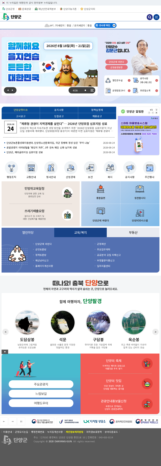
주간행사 (149, 177)
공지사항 (130, 177)
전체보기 (92, 90)
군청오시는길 (21, 431)
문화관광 (26, 9)
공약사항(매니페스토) (146, 80)
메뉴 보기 (156, 17)
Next (13, 90)
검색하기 (150, 17)
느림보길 (41, 393)
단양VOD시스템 (140, 220)
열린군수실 (117, 80)
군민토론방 (40, 249)
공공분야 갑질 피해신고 (109, 255)
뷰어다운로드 (111, 431)
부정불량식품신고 (106, 260)
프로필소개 (145, 90)
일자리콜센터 (103, 266)
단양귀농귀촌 (70, 9)
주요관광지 (41, 384)
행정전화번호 (37, 431)
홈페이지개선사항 (44, 266)
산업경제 (70, 177)
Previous (7, 90)
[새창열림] (138, 135)
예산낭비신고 (42, 260)
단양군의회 (89, 9)
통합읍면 (100, 198)
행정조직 (11, 177)
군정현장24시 (118, 90)
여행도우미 (41, 403)
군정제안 (101, 244)
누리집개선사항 (55, 431)
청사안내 (51, 177)
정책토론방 (40, 255)
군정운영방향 (116, 67)
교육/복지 (80, 232)
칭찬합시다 (139, 198)
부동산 (133, 232)
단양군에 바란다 (116, 61)
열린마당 (27, 232)
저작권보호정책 (94, 431)
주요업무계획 (103, 249)
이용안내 (7, 431)
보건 (90, 177)
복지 (110, 177)
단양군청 (12, 16)
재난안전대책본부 (47, 9)
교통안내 (31, 177)
